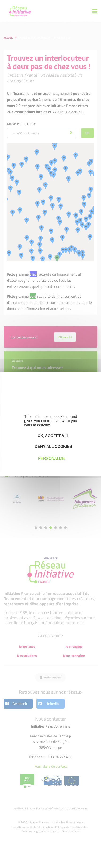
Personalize (51, 458)
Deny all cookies (53, 446)
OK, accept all (53, 436)
